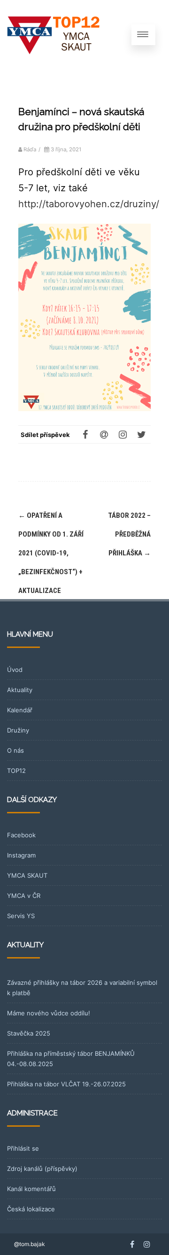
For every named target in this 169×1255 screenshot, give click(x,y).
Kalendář (19, 710)
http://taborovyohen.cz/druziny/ (88, 204)
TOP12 (16, 770)
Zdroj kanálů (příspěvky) (42, 1168)
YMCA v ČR (23, 895)
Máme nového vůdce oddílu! (48, 1013)
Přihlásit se (23, 1148)
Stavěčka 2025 (28, 1033)
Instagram (21, 855)
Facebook (21, 835)
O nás (15, 750)
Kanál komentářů (31, 1189)
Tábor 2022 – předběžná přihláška (129, 534)
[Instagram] (122, 434)
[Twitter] (141, 434)
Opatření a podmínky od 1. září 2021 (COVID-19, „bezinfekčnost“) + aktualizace (51, 553)
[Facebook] (85, 434)
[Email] (103, 434)
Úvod (15, 669)
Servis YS (21, 916)
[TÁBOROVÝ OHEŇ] (54, 34)
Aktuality (19, 690)
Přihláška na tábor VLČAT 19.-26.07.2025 (66, 1084)
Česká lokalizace (31, 1209)
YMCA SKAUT (27, 875)
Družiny (18, 730)
